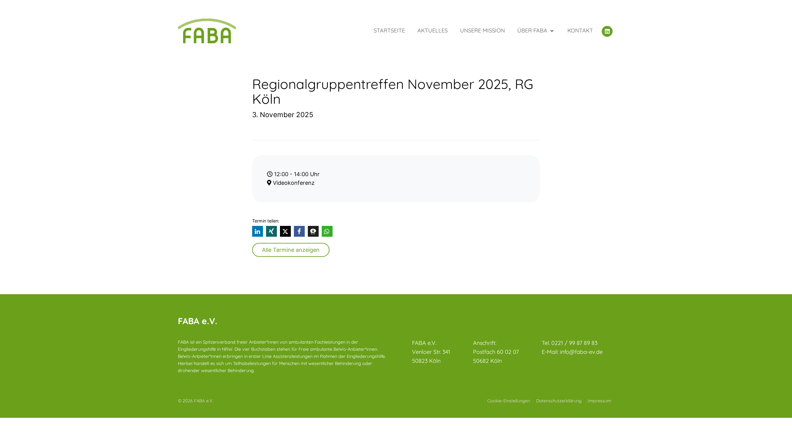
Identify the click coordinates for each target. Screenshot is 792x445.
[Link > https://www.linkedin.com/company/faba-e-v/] (608, 31)
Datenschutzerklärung (559, 401)
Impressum (599, 401)
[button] (257, 231)
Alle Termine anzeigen (291, 250)
